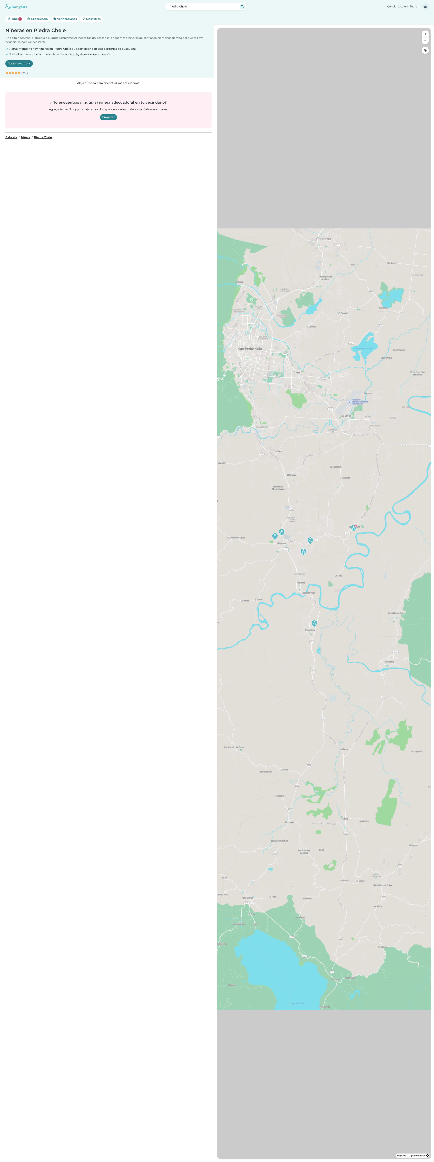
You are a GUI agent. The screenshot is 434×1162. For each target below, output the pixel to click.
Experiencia (39, 19)
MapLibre (401, 1155)
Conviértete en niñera (402, 6)
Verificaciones (66, 19)
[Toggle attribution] (428, 1156)
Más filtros (93, 19)
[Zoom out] (425, 40)
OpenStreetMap (417, 1155)
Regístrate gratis (19, 63)
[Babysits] (16, 7)
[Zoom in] (425, 34)
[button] (314, 623)
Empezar (108, 117)
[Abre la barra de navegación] (425, 6)
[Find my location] (425, 50)
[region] (324, 593)
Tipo (16, 19)
